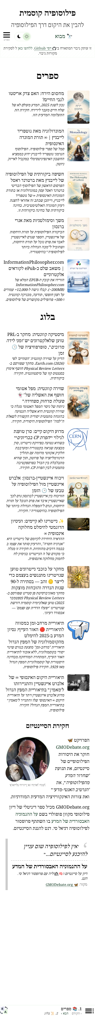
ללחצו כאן (25, 48)
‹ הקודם (77, 1013)
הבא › (64, 1013)
